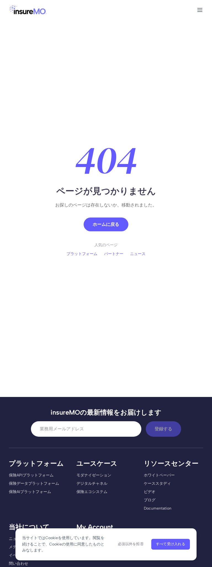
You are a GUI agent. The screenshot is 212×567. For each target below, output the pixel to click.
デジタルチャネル (91, 483)
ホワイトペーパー (159, 475)
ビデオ (149, 491)
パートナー (113, 253)
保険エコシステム (91, 491)
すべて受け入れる (170, 544)
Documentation (157, 508)
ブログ (149, 500)
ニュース (137, 253)
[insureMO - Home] (28, 10)
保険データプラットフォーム (34, 483)
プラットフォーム (82, 253)
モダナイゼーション (93, 475)
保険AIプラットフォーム (30, 491)
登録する (163, 428)
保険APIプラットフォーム (31, 475)
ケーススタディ (157, 483)
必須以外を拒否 (131, 544)
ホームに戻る (106, 224)
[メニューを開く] (199, 9)
